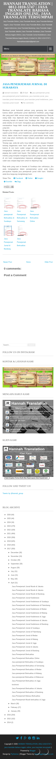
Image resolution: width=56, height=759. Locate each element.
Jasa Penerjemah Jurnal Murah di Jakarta (27, 586)
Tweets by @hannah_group (13, 493)
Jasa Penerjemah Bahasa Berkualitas (26, 696)
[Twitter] (17, 738)
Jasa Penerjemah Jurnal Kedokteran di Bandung (30, 624)
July (12, 571)
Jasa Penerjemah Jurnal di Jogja (24, 643)
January (14, 711)
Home (28, 262)
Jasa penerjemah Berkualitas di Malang (27, 673)
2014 (9, 722)
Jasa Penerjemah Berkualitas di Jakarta (27, 688)
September (15, 564)
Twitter (30, 178)
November (15, 556)
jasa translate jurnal (36, 96)
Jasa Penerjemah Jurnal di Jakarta (25, 647)
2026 (9, 515)
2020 (9, 537)
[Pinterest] (29, 738)
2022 (9, 530)
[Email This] (5, 187)
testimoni (15, 685)
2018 (9, 545)
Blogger (33, 751)
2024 (9, 522)
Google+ (40, 178)
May (13, 579)
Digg (19, 182)
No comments (28, 103)
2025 (9, 518)
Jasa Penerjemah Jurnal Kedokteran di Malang (29, 613)
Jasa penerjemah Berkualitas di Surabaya (27, 662)
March (13, 704)
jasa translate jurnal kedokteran (36, 99)
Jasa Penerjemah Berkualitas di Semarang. (28, 666)
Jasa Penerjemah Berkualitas (21, 242)
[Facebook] (21, 738)
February (14, 707)
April (13, 583)
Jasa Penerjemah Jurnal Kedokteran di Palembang (31, 605)
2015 (9, 719)
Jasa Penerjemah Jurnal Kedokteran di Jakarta (29, 620)
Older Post (49, 262)
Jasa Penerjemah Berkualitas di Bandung (27, 692)
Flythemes (15, 754)
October (14, 560)
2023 (9, 526)
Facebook (19, 178)
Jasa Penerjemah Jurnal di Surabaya (26, 628)
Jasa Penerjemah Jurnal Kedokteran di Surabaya (30, 602)
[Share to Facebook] (12, 187)
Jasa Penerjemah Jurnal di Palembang (26, 632)
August (14, 568)
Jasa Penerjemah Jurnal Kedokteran (25, 598)
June (13, 575)
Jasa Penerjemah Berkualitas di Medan (26, 669)
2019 (9, 541)
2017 (9, 549)
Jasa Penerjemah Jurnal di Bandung (25, 651)
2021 (9, 533)
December (15, 552)
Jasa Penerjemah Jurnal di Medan (25, 635)
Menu (6, 49)
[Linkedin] (38, 738)
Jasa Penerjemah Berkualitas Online (25, 658)
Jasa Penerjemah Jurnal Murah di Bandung (28, 594)
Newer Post (7, 262)
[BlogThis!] (7, 187)
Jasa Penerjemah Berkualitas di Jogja (26, 681)
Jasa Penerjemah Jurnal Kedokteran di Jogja (29, 617)
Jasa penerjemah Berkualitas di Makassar (27, 677)
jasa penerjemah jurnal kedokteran (15, 96)
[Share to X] (10, 187)
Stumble (8, 182)
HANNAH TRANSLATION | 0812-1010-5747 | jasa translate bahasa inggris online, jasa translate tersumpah (28, 10)
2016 (9, 715)
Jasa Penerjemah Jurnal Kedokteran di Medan (29, 609)
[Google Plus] (25, 738)
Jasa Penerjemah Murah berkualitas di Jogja (28, 700)
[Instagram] (33, 738)
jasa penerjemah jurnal (40, 93)
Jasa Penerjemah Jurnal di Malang (25, 639)
